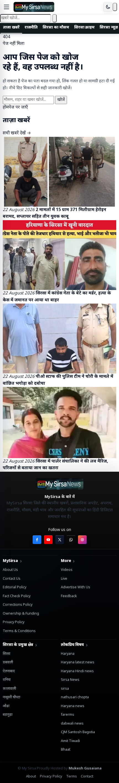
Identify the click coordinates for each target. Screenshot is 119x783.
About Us (10, 570)
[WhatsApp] (71, 539)
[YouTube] (48, 539)
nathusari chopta (75, 697)
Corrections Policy (17, 605)
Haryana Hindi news (77, 671)
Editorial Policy (14, 587)
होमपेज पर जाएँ (15, 107)
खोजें (61, 99)
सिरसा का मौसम (56, 27)
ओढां (6, 706)
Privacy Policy (13, 622)
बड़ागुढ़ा (7, 715)
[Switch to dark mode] (108, 7)
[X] (59, 539)
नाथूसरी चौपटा (11, 697)
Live (64, 579)
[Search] (115, 7)
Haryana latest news (77, 662)
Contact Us (11, 579)
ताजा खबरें (11, 27)
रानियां (7, 680)
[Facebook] (37, 539)
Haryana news (72, 706)
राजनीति (31, 27)
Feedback (69, 596)
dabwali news (72, 724)
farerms (67, 715)
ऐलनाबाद (9, 671)
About (31, 776)
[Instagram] (82, 539)
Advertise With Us (75, 587)
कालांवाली (9, 689)
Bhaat (65, 750)
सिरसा (6, 654)
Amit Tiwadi (70, 741)
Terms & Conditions (19, 631)
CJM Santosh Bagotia (78, 732)
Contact (87, 776)
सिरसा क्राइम (84, 27)
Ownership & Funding (21, 614)
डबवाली (8, 662)
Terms (71, 776)
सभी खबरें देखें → (17, 133)
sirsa (65, 689)
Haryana (67, 654)
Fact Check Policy (16, 596)
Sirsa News (70, 680)
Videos (67, 570)
